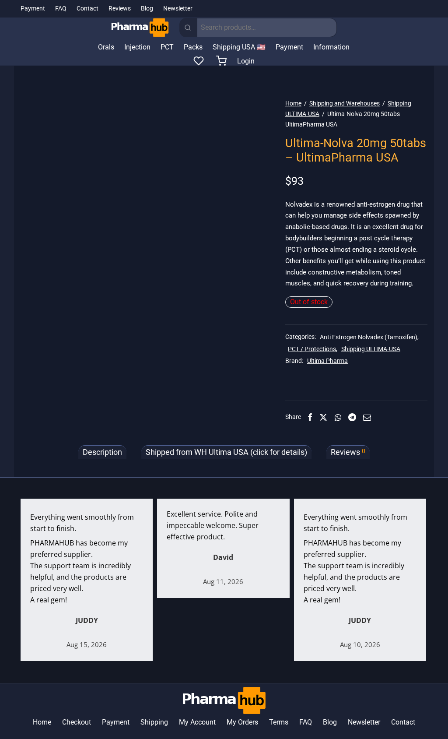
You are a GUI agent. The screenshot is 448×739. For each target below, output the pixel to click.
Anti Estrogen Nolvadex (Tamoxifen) (368, 337)
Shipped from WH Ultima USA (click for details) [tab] (226, 452)
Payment (33, 8)
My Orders (242, 722)
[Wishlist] (199, 61)
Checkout (76, 722)
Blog (147, 8)
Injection (137, 47)
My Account (197, 722)
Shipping (154, 722)
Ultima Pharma (327, 361)
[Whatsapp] (338, 417)
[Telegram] (352, 417)
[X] (323, 417)
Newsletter (177, 8)
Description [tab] (102, 452)
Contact (87, 8)
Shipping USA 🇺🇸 (239, 47)
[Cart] (221, 61)
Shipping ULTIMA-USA (370, 349)
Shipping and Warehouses (344, 103)
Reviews (119, 8)
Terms (278, 722)
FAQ (60, 8)
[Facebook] (310, 417)
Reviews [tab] (348, 452)
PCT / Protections (312, 349)
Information (331, 47)
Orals (106, 47)
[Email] (367, 417)
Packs (193, 47)
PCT (167, 47)
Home (293, 103)
